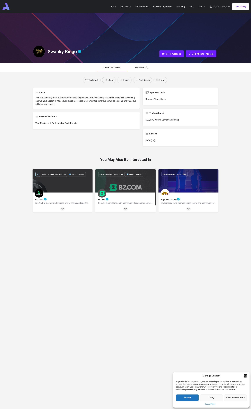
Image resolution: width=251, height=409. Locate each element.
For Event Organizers (162, 6)
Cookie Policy (210, 404)
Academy (180, 6)
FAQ (191, 6)
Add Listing (241, 6)
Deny (211, 397)
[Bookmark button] (62, 209)
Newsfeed (141, 67)
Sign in (216, 6)
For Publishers (142, 6)
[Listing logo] (39, 51)
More (200, 6)
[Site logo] (6, 6)
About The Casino (111, 67)
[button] (245, 375)
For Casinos (126, 6)
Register (226, 6)
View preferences (235, 397)
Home (113, 6)
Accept (187, 397)
